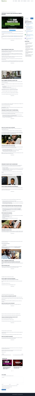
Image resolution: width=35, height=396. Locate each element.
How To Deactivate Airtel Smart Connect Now (18, 354)
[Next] (21, 365)
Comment (3, 377)
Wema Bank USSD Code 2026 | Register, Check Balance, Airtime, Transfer (7, 368)
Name (3, 384)
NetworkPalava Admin (28, 26)
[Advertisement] (17, 5)
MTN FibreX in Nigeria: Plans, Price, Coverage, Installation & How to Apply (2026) (29, 52)
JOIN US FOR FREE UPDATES (12, 30)
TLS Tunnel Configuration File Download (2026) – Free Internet (29, 27)
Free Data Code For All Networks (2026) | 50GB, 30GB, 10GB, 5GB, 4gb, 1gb (29, 35)
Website (17, 384)
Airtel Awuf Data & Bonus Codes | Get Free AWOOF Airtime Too (29, 23)
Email (10, 384)
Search (32, 18)
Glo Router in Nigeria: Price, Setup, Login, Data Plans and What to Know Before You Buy (29, 46)
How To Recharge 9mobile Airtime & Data (6, 354)
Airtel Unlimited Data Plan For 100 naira (29, 31)
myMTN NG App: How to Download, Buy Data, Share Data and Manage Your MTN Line (29, 49)
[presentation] (7, 363)
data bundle (15, 36)
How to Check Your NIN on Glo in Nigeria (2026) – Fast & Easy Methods (28, 44)
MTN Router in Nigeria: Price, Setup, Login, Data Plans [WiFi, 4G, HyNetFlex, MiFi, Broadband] (29, 55)
